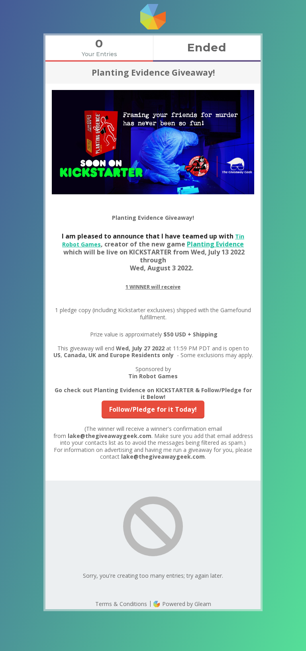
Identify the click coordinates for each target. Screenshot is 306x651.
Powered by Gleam (186, 604)
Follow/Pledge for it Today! (153, 409)
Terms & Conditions (121, 604)
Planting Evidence (215, 244)
